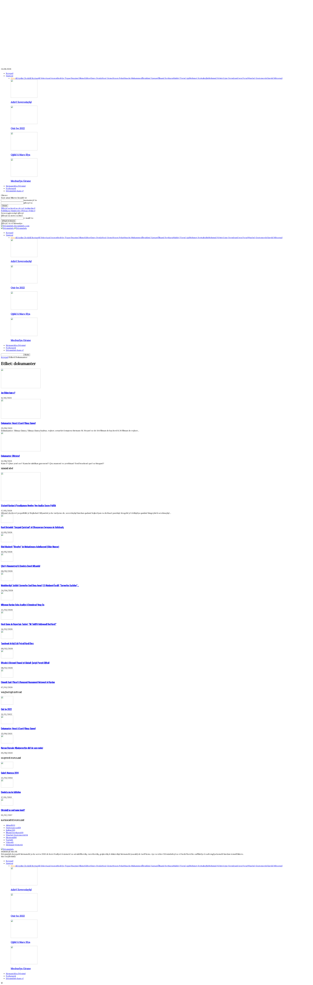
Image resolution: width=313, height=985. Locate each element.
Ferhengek (11, 188)
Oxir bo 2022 (18, 128)
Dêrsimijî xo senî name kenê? (13, 810)
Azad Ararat (51, 78)
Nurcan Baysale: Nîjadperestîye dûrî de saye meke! (22, 747)
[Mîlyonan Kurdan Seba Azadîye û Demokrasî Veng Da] (7, 599)
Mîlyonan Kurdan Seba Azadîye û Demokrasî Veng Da (22, 604)
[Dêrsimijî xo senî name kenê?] (7, 805)
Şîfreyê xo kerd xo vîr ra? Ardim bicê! (18, 208)
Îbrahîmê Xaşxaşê (150, 78)
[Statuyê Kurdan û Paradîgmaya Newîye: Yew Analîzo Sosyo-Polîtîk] (21, 500)
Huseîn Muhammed (133, 78)
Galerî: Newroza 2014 (10, 772)
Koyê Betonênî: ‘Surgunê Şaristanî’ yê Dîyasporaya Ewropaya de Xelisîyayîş (32, 527)
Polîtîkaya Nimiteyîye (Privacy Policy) (18, 210)
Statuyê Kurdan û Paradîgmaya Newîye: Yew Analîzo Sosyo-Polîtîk (28, 505)
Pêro (13, 78)
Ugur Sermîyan (230, 78)
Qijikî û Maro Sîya (20, 154)
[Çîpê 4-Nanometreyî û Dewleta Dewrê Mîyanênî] (7, 561)
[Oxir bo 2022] (24, 123)
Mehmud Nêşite (215, 78)
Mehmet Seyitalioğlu (198, 78)
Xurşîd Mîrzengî (274, 78)
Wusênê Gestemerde (257, 78)
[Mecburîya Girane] (24, 176)
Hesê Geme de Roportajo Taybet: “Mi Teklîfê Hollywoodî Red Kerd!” (28, 624)
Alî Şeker (42, 78)
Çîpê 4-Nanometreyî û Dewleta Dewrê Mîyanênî (20, 566)
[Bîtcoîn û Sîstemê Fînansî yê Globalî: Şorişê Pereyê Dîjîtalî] (7, 657)
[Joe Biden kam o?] (21, 387)
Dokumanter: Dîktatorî (10, 455)
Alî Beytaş (33, 78)
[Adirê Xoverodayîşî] (24, 97)
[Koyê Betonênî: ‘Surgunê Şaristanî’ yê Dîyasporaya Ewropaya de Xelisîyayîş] (7, 522)
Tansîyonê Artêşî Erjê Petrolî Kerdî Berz (17, 643)
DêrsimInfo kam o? (15, 191)
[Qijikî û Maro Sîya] (24, 149)
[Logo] (7, 228)
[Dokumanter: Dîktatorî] (21, 450)
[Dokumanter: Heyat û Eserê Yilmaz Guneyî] (21, 418)
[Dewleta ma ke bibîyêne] (7, 787)
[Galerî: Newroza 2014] (7, 767)
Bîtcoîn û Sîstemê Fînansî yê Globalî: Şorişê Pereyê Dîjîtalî (25, 662)
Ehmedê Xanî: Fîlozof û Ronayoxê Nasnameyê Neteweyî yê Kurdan (28, 682)
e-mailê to (28, 218)
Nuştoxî (9, 76)
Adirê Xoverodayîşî (21, 102)
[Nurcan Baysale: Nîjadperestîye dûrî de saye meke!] (7, 742)
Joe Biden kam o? (8, 392)
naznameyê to (30, 200)
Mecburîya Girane (21, 180)
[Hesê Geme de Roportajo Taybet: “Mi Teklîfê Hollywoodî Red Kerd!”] (7, 619)
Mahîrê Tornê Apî (181, 78)
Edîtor (87, 78)
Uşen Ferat (242, 78)
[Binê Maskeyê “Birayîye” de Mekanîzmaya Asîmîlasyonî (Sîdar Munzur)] (7, 541)
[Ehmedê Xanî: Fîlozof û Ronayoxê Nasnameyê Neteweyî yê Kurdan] (7, 677)
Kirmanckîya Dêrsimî (16, 186)
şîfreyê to (28, 203)
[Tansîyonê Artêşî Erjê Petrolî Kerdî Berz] (7, 638)
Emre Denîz (96, 78)
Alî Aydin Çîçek (22, 78)
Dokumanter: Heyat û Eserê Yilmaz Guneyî (18, 423)
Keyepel (9, 73)
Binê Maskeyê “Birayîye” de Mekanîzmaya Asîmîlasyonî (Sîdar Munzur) (30, 546)
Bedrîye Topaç (64, 78)
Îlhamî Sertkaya (165, 78)
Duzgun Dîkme (77, 78)
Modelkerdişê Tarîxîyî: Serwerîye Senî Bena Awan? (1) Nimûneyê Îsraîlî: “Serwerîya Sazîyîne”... (40, 585)
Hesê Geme (107, 78)
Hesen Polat (118, 78)
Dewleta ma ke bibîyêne (11, 792)
